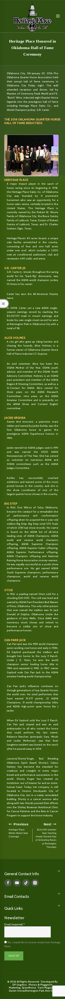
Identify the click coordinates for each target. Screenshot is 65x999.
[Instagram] (35, 882)
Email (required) (14, 924)
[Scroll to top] (54, 980)
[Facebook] (8, 882)
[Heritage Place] (32, 16)
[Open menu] (58, 16)
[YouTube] (17, 882)
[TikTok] (26, 882)
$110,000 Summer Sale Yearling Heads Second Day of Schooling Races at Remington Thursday (46, 835)
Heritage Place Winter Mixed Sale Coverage (19, 830)
